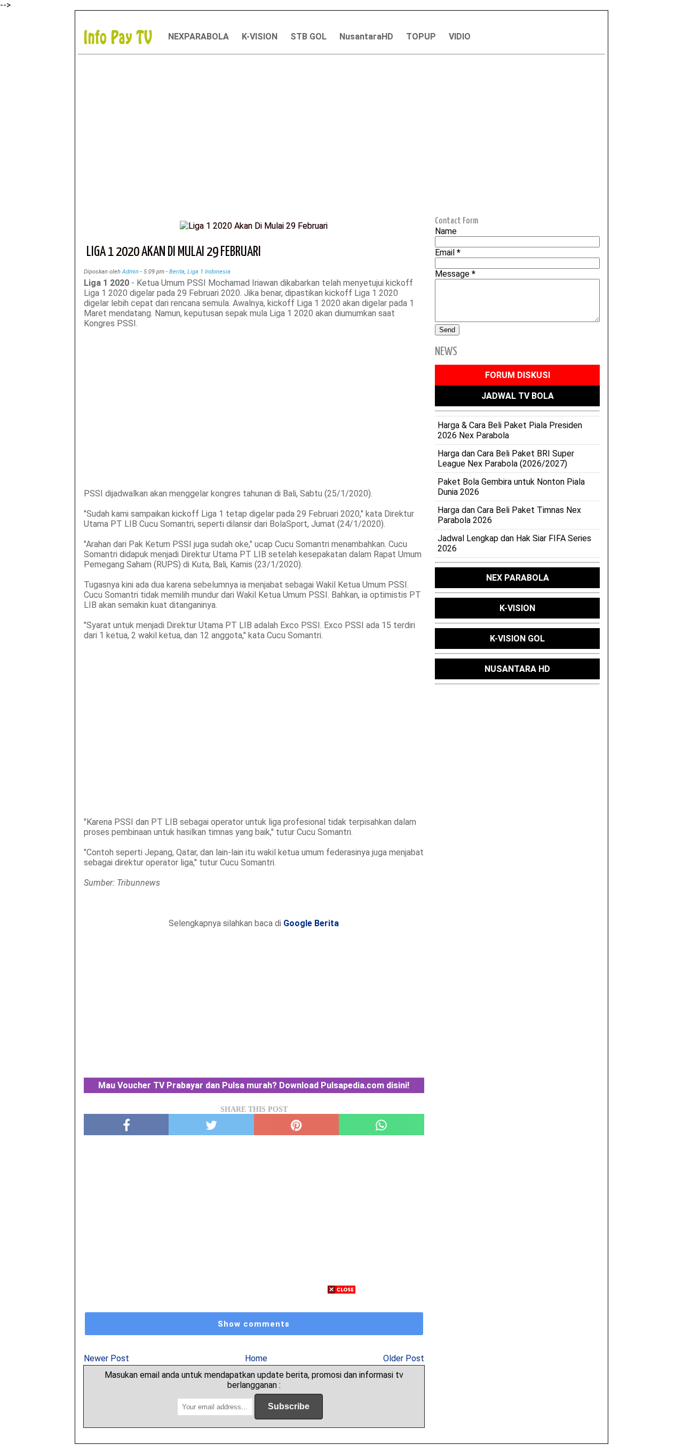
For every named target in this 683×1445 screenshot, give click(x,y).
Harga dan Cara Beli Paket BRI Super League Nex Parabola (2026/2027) (506, 458)
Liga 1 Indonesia (209, 271)
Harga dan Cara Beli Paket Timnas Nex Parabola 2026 (509, 515)
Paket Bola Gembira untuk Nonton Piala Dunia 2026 (511, 487)
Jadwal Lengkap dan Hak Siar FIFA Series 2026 (514, 543)
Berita (177, 271)
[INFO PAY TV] (123, 36)
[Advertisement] (341, 133)
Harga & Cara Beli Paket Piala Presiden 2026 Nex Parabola (510, 430)
